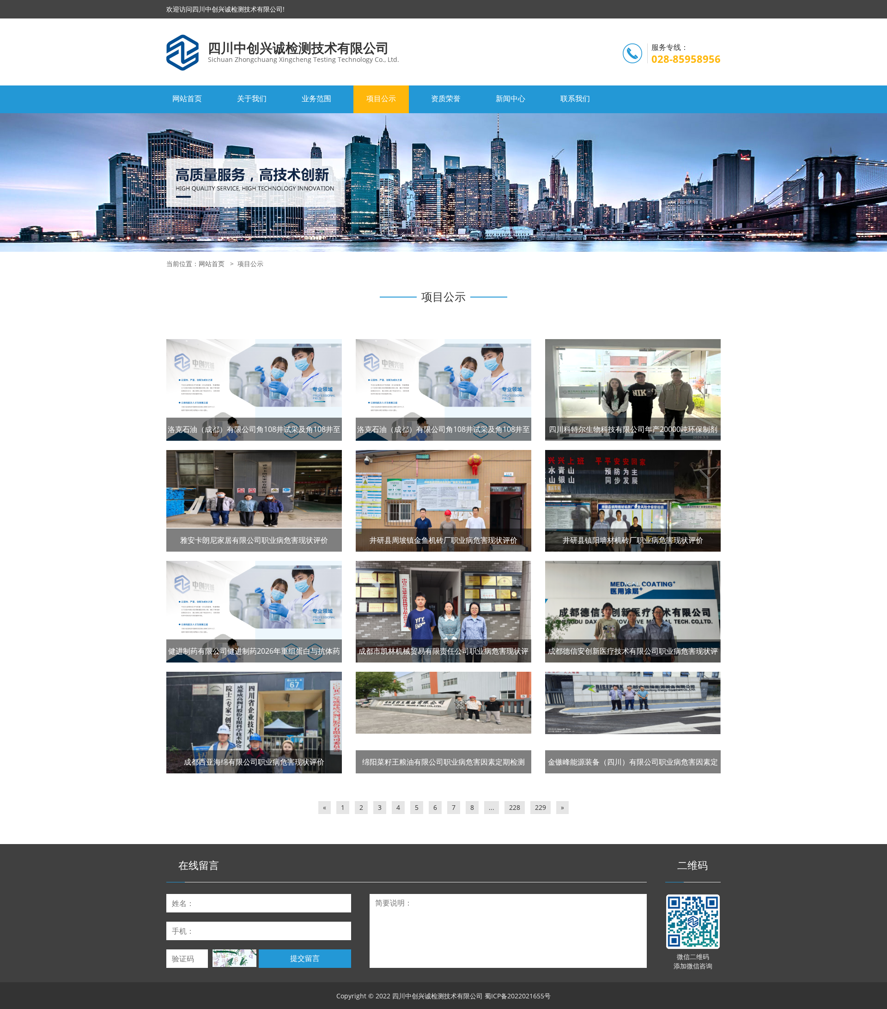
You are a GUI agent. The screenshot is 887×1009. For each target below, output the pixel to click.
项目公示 (381, 98)
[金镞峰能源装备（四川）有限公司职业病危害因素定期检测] (633, 703)
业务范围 (316, 98)
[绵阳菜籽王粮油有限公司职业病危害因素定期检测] (443, 702)
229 (540, 807)
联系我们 (575, 98)
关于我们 (252, 98)
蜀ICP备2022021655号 (518, 995)
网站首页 (187, 98)
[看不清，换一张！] (234, 958)
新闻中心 (510, 98)
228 (514, 807)
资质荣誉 (446, 98)
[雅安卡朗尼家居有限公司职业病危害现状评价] (254, 489)
